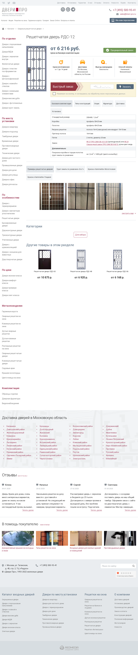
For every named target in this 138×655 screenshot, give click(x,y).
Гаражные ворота (10, 311)
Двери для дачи (9, 170)
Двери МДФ (7, 52)
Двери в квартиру (10, 127)
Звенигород (78, 433)
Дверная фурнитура (11, 399)
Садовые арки (8, 368)
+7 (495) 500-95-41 (124, 10)
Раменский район (47, 452)
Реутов (76, 452)
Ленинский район (14, 446)
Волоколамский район (83, 426)
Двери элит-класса (10, 295)
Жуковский (45, 433)
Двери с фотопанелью (12, 103)
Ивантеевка (111, 433)
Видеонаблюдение (10, 403)
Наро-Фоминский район (116, 446)
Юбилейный (111, 459)
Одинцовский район (49, 449)
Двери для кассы (9, 184)
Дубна (109, 429)
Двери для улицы (10, 175)
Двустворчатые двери (12, 259)
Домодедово (79, 429)
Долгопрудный (46, 429)
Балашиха (11, 426)
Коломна (44, 436)
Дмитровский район (16, 429)
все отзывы (22, 476)
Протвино (110, 449)
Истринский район (48, 442)
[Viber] (63, 9)
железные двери (35, 572)
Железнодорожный (15, 433)
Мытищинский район (82, 446)
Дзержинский (112, 426)
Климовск (11, 436)
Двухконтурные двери (12, 230)
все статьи (44, 525)
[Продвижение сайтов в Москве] (69, 648)
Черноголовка (46, 459)
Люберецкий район (48, 446)
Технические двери (10, 153)
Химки (9, 459)
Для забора (80, 235)
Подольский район (81, 449)
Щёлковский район (81, 455)
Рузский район (112, 452)
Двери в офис (8, 180)
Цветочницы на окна (11, 378)
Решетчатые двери (10, 218)
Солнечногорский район (50, 455)
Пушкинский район (15, 452)
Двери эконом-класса (12, 276)
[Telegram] (73, 9)
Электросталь (79, 459)
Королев (77, 436)
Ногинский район (14, 449)
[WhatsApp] (68, 9)
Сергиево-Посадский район (19, 455)
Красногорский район (115, 442)
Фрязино (110, 455)
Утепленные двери (10, 240)
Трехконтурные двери (12, 235)
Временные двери (10, 141)
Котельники (111, 436)
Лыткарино (12, 442)
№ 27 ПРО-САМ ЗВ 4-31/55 (97, 142)
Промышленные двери (12, 165)
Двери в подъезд (10, 132)
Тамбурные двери (10, 136)
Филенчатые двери (10, 64)
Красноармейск (14, 439)
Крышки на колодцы (11, 373)
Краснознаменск (47, 439)
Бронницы (44, 426)
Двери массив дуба (11, 98)
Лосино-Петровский (115, 439)
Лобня (76, 439)
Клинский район (80, 442)
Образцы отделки (10, 394)
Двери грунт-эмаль (11, 108)
